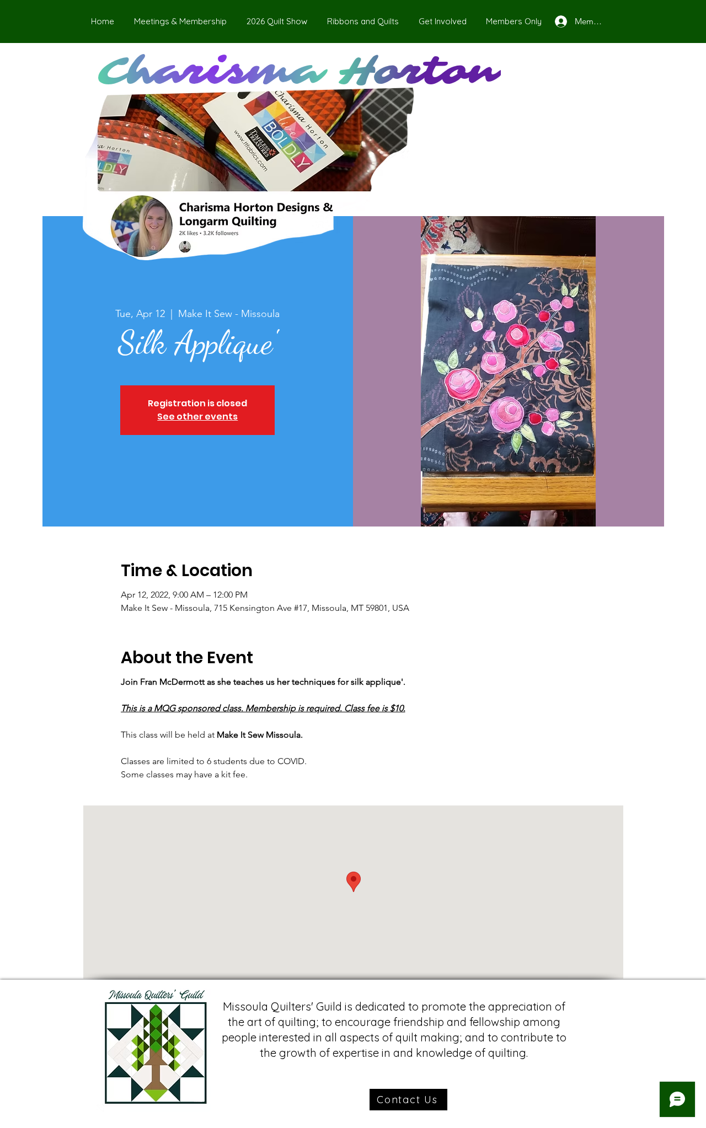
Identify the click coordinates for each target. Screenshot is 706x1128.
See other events (197, 416)
